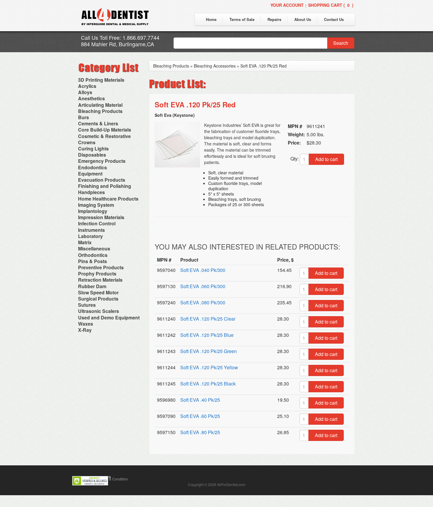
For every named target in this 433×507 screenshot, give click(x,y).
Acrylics (87, 86)
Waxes (85, 323)
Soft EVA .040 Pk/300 (202, 270)
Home (211, 19)
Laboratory (90, 236)
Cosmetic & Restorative (104, 136)
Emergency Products (101, 161)
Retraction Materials (100, 280)
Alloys (85, 92)
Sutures (87, 305)
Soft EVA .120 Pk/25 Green (208, 351)
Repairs (274, 19)
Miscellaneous (94, 248)
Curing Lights (93, 148)
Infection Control (96, 223)
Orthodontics (93, 255)
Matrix (85, 242)
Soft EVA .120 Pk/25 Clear (207, 318)
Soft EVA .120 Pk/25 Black (208, 383)
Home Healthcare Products (108, 198)
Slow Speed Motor (98, 292)
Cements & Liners (98, 123)
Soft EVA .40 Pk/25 (200, 399)
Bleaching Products (100, 111)
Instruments (91, 230)
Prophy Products (97, 273)
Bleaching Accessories (215, 66)
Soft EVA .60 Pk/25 (200, 416)
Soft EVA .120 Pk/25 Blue (207, 335)
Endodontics (92, 167)
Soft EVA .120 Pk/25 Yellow (209, 367)
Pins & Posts (92, 261)
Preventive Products (101, 267)
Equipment (90, 173)
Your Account (287, 5)
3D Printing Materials (101, 80)
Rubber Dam (92, 286)
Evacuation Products (101, 180)
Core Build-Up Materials (104, 129)
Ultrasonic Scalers (98, 311)
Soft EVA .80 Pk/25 (200, 432)
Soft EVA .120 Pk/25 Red (263, 66)
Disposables (92, 154)
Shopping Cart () (330, 5)
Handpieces (91, 192)
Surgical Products (98, 298)
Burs (83, 117)
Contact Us (334, 19)
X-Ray (85, 330)
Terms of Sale (241, 19)
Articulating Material (100, 105)
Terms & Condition (113, 478)
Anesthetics (91, 98)
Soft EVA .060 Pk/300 (202, 286)
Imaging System (96, 205)
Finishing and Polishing (104, 186)
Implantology (92, 211)
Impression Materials (101, 217)
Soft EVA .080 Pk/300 (202, 302)
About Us (302, 19)
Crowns (86, 142)
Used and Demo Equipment (109, 317)
